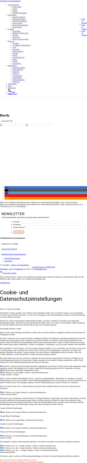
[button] (6, 188)
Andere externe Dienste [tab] (8, 394)
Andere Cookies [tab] (6, 438)
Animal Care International (19, 265)
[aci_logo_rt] (10, 1)
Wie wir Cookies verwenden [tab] (10, 309)
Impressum (8, 261)
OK (1, 283)
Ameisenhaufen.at (40, 269)
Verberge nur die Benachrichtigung (30, 462)
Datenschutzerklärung (12, 258)
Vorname (16, 222)
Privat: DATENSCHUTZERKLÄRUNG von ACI (18, 460)
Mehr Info (6, 283)
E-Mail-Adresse (19, 227)
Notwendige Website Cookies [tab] (10, 329)
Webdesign (4, 269)
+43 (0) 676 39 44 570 (9, 249)
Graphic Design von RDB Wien (43, 267)
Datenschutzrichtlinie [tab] (7, 452)
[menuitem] (46, 9)
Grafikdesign (18, 269)
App (10, 269)
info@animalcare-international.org (13, 254)
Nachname (17, 224)
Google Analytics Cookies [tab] (9, 375)
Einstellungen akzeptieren (9, 462)
